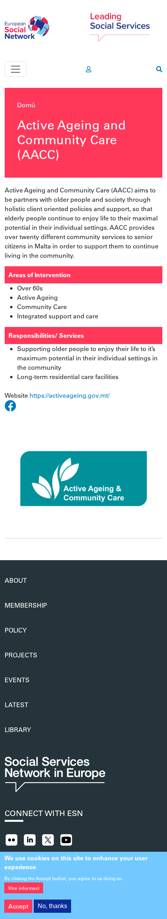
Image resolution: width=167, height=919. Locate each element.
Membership (26, 605)
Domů (26, 105)
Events (17, 680)
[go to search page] (159, 69)
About (16, 580)
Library (18, 729)
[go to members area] (88, 69)
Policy (16, 630)
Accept (18, 906)
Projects (21, 655)
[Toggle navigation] (15, 69)
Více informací (23, 888)
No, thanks (52, 906)
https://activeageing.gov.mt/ (70, 395)
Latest (16, 705)
